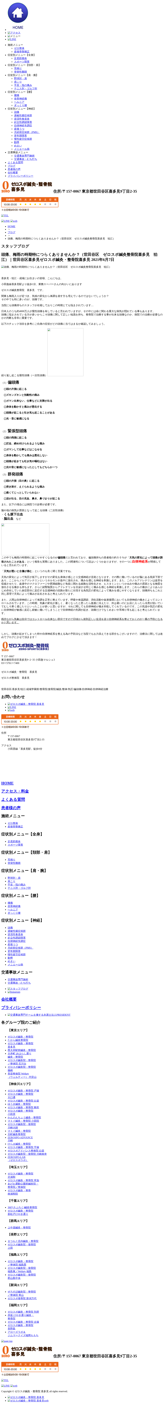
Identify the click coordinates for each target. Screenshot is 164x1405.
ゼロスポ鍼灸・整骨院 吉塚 (23, 1322)
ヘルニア (19, 102)
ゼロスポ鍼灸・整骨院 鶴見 (23, 1107)
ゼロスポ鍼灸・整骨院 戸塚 (23, 1090)
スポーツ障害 (21, 61)
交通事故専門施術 (24, 155)
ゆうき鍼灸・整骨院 (19, 1104)
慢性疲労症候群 (23, 139)
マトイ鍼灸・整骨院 (19, 1131)
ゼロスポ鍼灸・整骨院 (20, 1036)
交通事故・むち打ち (25, 159)
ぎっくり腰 (20, 105)
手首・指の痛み (23, 85)
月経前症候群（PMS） (27, 132)
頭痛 (16, 112)
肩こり (18, 81)
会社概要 (13, 172)
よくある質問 (15, 162)
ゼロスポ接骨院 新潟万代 (22, 1298)
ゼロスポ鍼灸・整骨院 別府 (23, 1311)
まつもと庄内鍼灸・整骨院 (23, 1241)
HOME (11, 226)
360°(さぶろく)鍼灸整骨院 (22, 1207)
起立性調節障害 (23, 122)
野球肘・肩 (20, 78)
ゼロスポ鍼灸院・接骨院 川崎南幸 (27, 1154)
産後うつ (19, 128)
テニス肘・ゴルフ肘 (25, 88)
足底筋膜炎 (20, 58)
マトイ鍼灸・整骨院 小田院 (23, 1120)
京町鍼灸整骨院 (17, 1134)
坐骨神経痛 (20, 98)
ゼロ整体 (19, 48)
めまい (18, 145)
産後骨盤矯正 (21, 51)
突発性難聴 (20, 71)
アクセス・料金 (15, 791)
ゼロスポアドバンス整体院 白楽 (26, 1150)
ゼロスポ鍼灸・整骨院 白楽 (23, 1100)
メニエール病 (21, 149)
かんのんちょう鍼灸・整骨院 (24, 1117)
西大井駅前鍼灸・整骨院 (22, 1050)
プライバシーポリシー (20, 176)
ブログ (11, 165)
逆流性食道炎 (21, 118)
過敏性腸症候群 (23, 115)
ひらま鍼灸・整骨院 (19, 1144)
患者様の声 (14, 169)
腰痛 (16, 95)
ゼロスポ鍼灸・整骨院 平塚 (23, 1147)
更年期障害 (20, 135)
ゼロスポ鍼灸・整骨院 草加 (23, 1180)
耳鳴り (18, 68)
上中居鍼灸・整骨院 (19, 1227)
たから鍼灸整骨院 (18, 1040)
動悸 (16, 142)
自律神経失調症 (23, 125)
